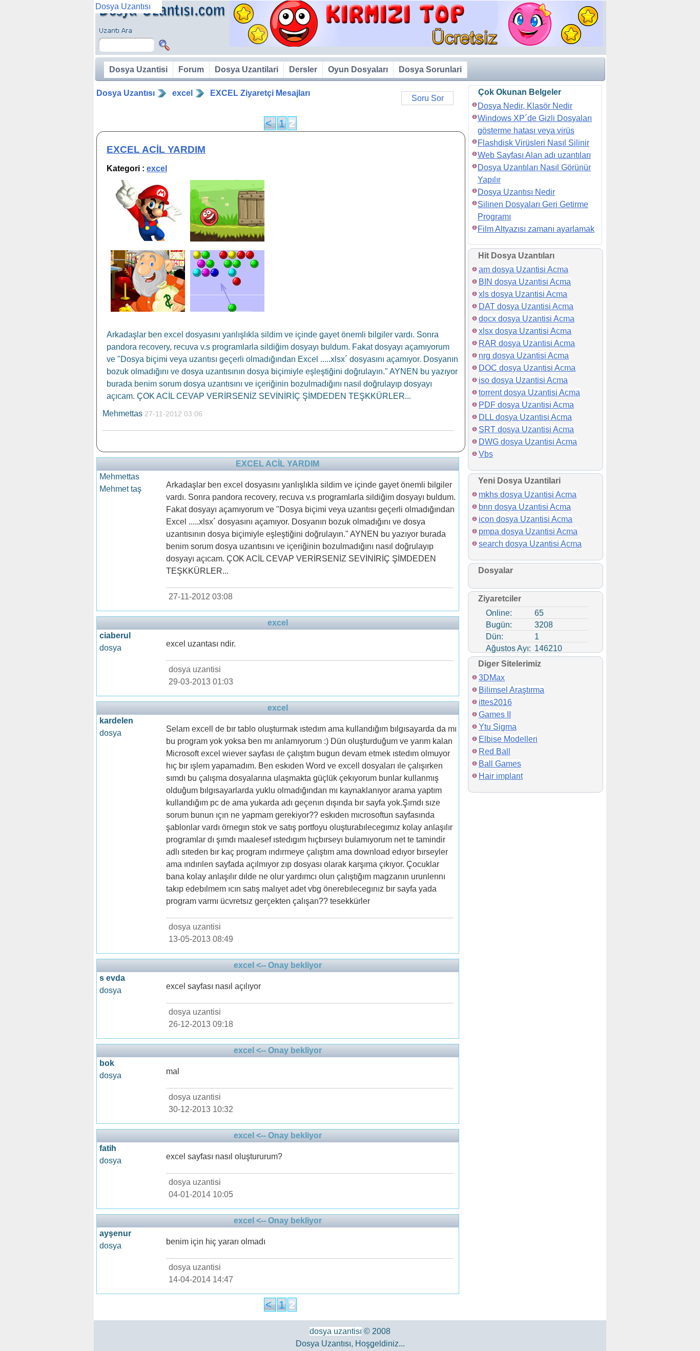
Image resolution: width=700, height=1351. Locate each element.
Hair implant (501, 776)
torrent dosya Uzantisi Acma (529, 392)
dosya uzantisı (336, 1331)
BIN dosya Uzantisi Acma (525, 281)
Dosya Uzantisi (138, 69)
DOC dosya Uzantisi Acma (527, 368)
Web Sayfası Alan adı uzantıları (534, 155)
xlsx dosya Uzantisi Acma (525, 331)
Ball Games (500, 763)
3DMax (492, 677)
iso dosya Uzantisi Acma (523, 380)
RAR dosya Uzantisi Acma (527, 343)
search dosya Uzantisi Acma (530, 543)
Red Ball (494, 751)
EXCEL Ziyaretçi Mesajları (260, 93)
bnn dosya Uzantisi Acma (525, 506)
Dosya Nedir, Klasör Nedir (525, 106)
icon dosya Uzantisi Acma (525, 519)
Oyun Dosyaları (358, 69)
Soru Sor (427, 98)
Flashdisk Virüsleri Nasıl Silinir (533, 142)
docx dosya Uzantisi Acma (526, 318)
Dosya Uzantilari (246, 69)
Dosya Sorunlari (430, 69)
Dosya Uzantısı (125, 93)
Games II (495, 714)
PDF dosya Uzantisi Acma (526, 404)
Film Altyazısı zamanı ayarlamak (536, 229)
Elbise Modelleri (508, 739)
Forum (191, 69)
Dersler (303, 69)
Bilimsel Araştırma (511, 689)
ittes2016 (495, 702)
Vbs (486, 454)
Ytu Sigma (498, 726)
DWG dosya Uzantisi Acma (528, 441)
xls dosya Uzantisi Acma (523, 294)
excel (182, 93)
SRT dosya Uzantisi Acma (526, 429)
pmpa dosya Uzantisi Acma (528, 531)
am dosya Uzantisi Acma (523, 269)
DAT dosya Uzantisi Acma (526, 306)
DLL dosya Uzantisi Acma (525, 417)
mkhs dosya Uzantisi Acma (528, 494)
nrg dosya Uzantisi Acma (524, 355)
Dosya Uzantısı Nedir (516, 192)
